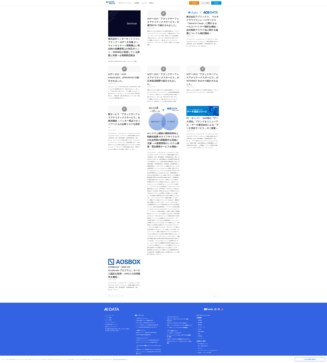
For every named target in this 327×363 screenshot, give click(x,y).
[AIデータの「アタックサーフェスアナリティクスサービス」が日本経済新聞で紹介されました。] (163, 69)
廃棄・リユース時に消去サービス (179, 325)
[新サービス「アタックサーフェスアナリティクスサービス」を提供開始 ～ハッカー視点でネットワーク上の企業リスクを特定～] (124, 109)
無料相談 (216, 3)
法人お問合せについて (203, 343)
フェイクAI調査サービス (147, 325)
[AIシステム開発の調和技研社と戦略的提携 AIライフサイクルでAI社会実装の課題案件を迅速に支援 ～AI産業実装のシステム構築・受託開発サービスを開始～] (163, 118)
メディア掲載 (108, 317)
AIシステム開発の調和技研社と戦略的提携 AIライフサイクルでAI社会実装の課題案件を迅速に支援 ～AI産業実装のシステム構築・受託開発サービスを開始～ (163, 140)
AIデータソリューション (125, 3)
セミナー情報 (205, 3)
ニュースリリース (109, 315)
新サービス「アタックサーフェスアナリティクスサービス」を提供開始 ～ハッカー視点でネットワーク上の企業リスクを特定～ (124, 121)
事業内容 (200, 324)
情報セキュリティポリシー (111, 326)
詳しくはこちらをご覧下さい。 (120, 359)
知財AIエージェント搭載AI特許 (146, 332)
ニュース (144, 3)
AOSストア (200, 348)
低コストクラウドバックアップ (146, 342)
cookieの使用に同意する (310, 359)
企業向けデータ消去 (177, 323)
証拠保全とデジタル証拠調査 (148, 349)
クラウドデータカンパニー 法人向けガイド (208, 350)
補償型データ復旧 (178, 339)
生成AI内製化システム (144, 320)
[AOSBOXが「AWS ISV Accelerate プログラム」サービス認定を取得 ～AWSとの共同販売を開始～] (124, 262)
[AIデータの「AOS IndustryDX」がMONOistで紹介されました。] (124, 69)
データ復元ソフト (177, 327)
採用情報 (194, 3)
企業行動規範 (201, 331)
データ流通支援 (146, 327)
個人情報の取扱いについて (111, 324)
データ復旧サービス (174, 333)
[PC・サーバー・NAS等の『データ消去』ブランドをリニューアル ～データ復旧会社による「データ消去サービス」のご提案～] (202, 111)
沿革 (199, 333)
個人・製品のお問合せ (203, 346)
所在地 (199, 329)
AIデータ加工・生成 (145, 322)
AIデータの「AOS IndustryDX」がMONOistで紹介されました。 (123, 77)
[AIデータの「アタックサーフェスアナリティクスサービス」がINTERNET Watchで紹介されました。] (202, 69)
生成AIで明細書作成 (143, 334)
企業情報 (136, 3)
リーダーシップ (201, 327)
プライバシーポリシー (110, 322)
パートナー (200, 338)
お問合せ (151, 3)
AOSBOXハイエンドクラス (147, 340)
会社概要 (200, 322)
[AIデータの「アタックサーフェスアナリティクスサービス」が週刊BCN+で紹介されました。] (163, 13)
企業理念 (200, 320)
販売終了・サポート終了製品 (204, 352)
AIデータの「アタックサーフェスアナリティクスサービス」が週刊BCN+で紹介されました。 (163, 22)
